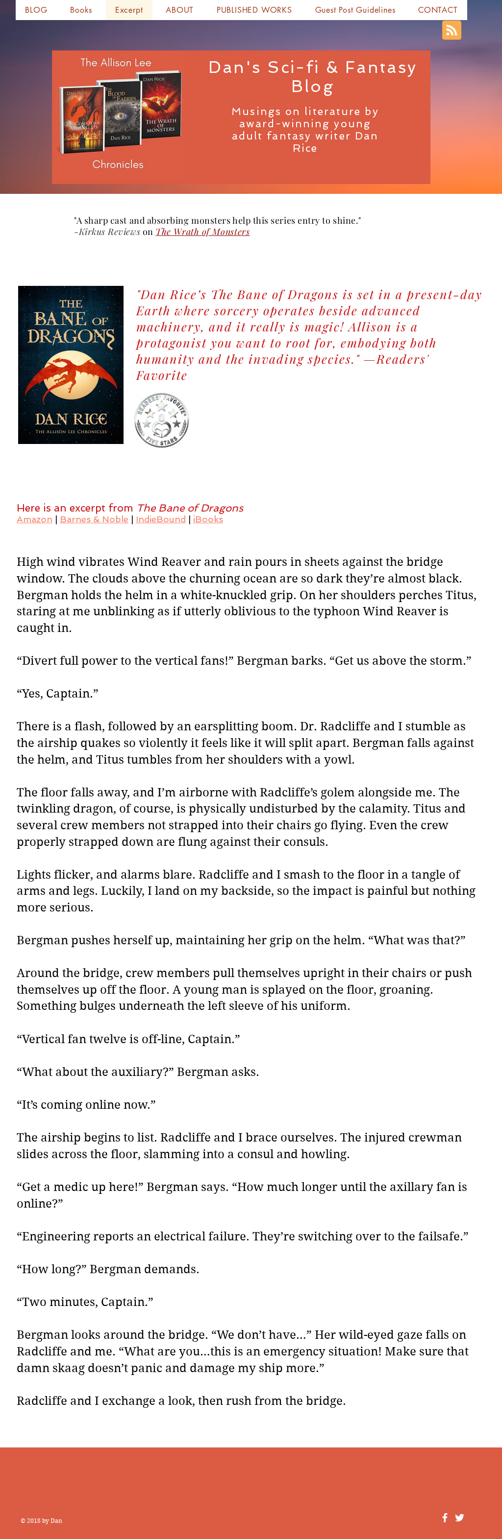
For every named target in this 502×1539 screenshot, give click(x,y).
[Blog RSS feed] (451, 31)
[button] (81, 10)
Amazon (34, 519)
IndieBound (161, 519)
